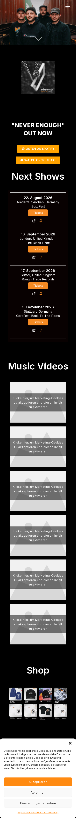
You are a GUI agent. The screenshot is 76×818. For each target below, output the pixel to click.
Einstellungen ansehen (38, 803)
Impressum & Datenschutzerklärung (38, 812)
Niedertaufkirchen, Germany (38, 202)
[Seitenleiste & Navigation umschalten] (69, 7)
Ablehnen (38, 792)
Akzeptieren (38, 782)
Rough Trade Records (38, 279)
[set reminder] (41, 221)
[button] (70, 743)
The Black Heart (38, 243)
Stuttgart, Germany (38, 311)
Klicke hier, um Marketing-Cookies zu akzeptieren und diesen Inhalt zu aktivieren (38, 402)
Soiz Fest (38, 206)
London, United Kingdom (38, 238)
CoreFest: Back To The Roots (38, 316)
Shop (38, 670)
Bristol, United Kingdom (38, 275)
